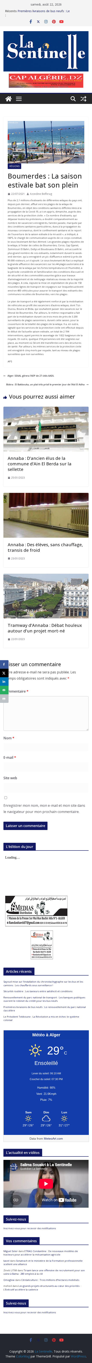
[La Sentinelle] (8, 99)
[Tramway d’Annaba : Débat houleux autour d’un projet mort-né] (46, 575)
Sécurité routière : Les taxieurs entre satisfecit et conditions (37, 991)
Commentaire (15, 691)
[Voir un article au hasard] (83, 99)
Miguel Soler (10, 1251)
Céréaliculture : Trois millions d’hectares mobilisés (50, 1279)
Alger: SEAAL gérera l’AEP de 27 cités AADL (30, 375)
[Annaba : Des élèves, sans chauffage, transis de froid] (46, 494)
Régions (14, 166)
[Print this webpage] (4, 698)
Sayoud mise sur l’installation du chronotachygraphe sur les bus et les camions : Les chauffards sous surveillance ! (43, 983)
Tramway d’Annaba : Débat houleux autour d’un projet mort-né (45, 628)
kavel (6, 1260)
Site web (10, 778)
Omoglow (9, 1279)
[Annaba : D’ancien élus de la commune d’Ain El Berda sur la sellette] (46, 408)
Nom (8, 738)
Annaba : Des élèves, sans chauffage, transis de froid (45, 547)
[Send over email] (4, 690)
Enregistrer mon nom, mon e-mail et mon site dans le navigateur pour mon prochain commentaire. (44, 808)
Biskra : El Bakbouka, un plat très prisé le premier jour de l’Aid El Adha (45, 384)
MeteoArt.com (53, 1138)
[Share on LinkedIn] (4, 681)
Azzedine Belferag (41, 194)
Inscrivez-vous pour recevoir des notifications (29, 1228)
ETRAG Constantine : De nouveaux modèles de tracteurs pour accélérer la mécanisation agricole (40, 1252)
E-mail (9, 757)
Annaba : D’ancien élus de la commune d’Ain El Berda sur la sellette (39, 463)
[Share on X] (4, 673)
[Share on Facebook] (4, 664)
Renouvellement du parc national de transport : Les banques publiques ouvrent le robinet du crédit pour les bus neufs (44, 999)
